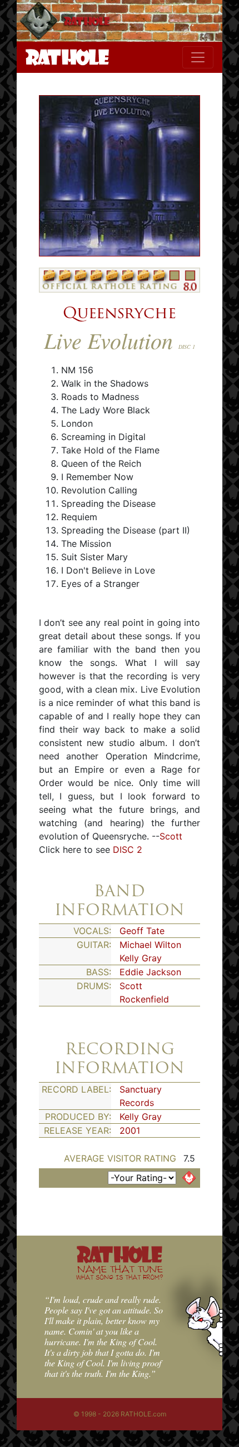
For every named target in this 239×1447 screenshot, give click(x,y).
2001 (130, 1130)
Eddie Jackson (150, 971)
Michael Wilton (150, 944)
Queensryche (119, 312)
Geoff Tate (142, 930)
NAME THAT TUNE (119, 1272)
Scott (171, 836)
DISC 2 (127, 849)
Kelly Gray (141, 958)
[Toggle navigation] (197, 57)
